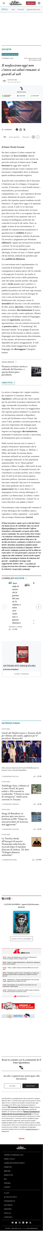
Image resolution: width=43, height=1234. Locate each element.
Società (6, 49)
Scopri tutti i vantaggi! (21, 569)
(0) (40, 776)
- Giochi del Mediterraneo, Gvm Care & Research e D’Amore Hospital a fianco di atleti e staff (20, 958)
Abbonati (31, 3)
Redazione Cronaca (10, 804)
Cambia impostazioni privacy (14, 1163)
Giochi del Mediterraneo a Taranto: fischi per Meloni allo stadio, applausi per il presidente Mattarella (21, 735)
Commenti (8, 129)
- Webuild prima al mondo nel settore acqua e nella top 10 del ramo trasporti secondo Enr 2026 (21, 990)
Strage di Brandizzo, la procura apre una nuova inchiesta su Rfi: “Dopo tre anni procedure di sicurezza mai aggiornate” (15, 819)
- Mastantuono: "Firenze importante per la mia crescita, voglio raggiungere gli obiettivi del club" (21, 980)
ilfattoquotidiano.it (9, 528)
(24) (16, 629)
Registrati (30, 1086)
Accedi (12, 1086)
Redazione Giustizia (10, 829)
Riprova (21, 1138)
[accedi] (39, 3)
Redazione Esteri (9, 860)
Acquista (21, 674)
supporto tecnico (31, 1129)
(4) (40, 804)
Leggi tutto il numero (21, 939)
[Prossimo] (38, 606)
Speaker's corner (15, 627)
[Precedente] (4, 606)
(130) (39, 859)
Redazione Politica (10, 776)
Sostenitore (12, 80)
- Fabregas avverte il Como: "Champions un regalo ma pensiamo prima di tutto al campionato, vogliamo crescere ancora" (21, 974)
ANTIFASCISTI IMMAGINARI (19, 665)
